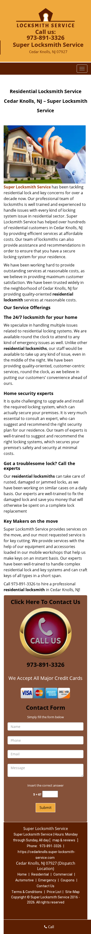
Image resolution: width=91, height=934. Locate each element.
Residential (40, 874)
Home (22, 874)
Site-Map (72, 892)
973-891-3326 (46, 37)
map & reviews (64, 840)
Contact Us (45, 886)
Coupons (67, 880)
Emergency (47, 880)
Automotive (24, 880)
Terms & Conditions (26, 892)
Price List (54, 892)
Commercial (62, 874)
